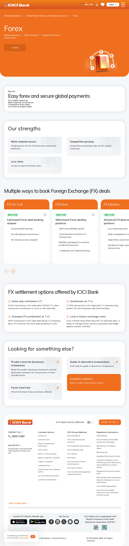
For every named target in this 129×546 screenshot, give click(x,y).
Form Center (43, 450)
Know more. (24, 538)
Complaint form (44, 465)
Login (111, 4)
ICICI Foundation (73, 436)
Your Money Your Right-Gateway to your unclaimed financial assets (107, 492)
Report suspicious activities (49, 458)
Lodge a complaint (45, 462)
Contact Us (42, 436)
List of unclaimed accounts (48, 476)
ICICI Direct (71, 458)
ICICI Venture (72, 454)
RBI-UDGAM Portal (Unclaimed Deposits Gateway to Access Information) (109, 480)
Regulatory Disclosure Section (108, 456)
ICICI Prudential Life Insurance (79, 446)
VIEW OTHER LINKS (17, 503)
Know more (10, 38)
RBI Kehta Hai (102, 452)
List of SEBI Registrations (107, 486)
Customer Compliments (47, 480)
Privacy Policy (58, 538)
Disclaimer (45, 538)
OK (33, 537)
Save (16, 47)
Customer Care (44, 440)
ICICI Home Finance (75, 468)
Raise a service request (47, 454)
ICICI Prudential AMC (75, 450)
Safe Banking (102, 436)
